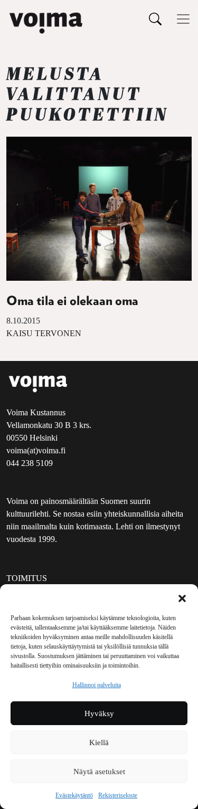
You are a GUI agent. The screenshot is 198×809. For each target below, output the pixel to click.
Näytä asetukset (99, 771)
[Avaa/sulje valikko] (183, 19)
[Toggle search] (155, 18)
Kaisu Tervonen (43, 333)
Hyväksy (99, 713)
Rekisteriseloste (117, 795)
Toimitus (26, 578)
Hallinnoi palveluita (96, 685)
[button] (182, 597)
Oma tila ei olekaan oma (72, 301)
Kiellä (99, 742)
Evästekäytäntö (74, 795)
